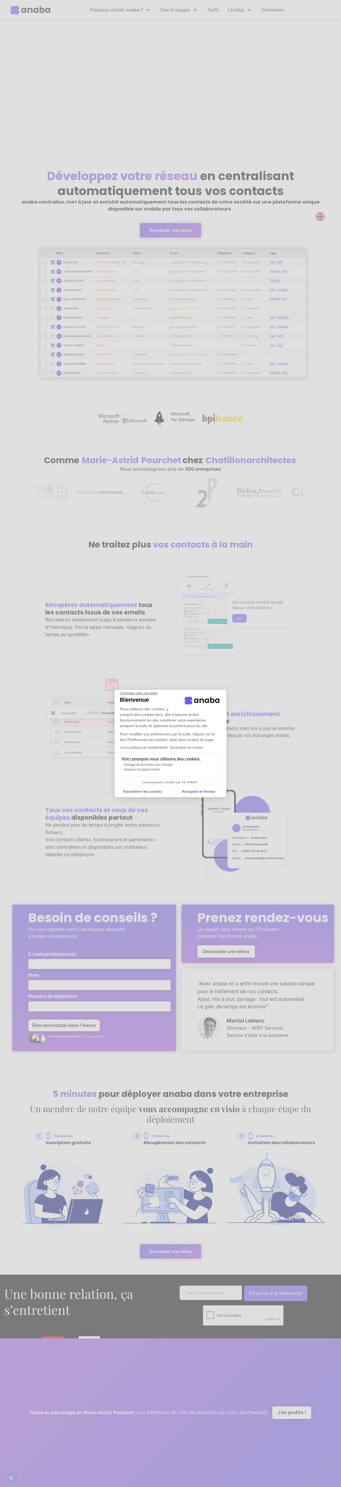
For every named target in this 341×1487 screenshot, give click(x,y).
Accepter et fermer (198, 791)
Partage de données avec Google (148, 765)
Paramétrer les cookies (142, 791)
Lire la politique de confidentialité (144, 748)
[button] (11, 1478)
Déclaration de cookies (186, 748)
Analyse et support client (142, 769)
